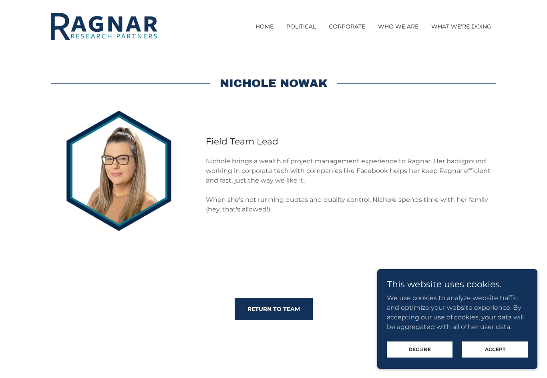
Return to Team (273, 309)
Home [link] (264, 26)
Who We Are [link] (398, 26)
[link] (104, 26)
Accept (495, 349)
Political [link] (301, 26)
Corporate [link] (347, 26)
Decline (419, 349)
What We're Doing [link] (461, 26)
